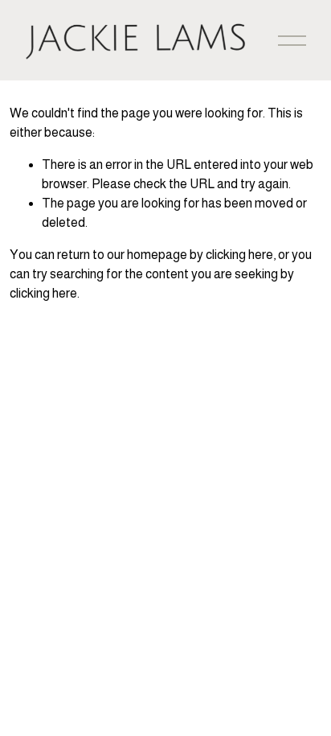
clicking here (239, 254)
